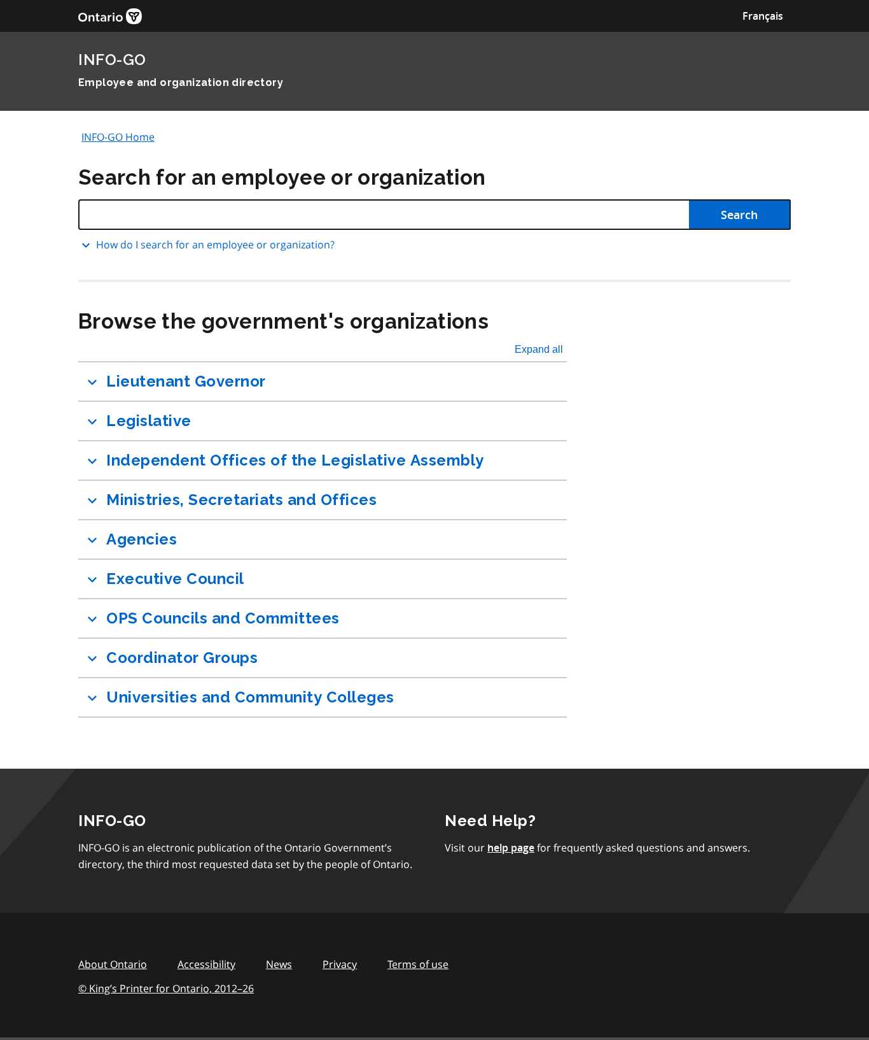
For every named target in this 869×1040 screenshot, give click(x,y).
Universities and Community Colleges (250, 697)
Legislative (148, 420)
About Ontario (112, 964)
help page (510, 848)
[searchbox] (434, 214)
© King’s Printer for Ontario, (166, 988)
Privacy (340, 964)
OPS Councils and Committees (223, 618)
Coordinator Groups (182, 657)
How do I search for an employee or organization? (215, 245)
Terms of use (417, 964)
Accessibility (206, 964)
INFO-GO (112, 59)
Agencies (141, 539)
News (279, 964)
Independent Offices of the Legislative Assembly (295, 460)
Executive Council (175, 578)
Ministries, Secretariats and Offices (241, 499)
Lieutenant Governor (186, 381)
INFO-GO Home (118, 137)
